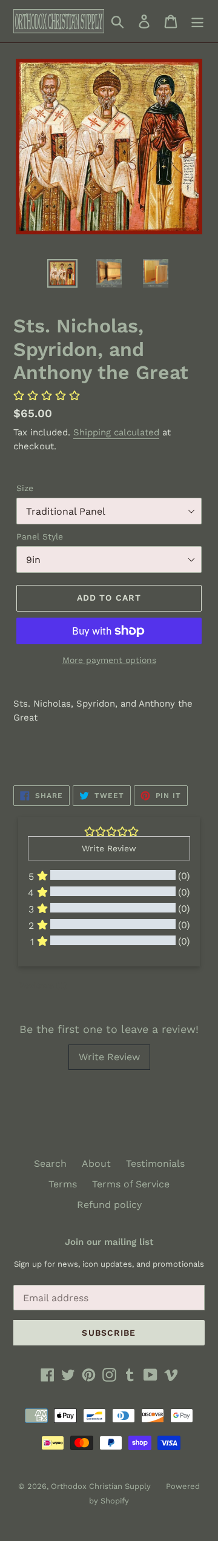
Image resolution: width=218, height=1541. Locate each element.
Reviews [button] (42, 985)
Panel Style (39, 536)
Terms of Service (131, 1184)
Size (24, 488)
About (96, 1163)
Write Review (109, 1057)
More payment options (109, 660)
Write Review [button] (109, 848)
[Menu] (197, 21)
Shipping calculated (116, 432)
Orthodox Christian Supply (101, 1486)
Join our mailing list (109, 1241)
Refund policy (109, 1204)
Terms (62, 1184)
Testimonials (155, 1163)
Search (50, 1163)
